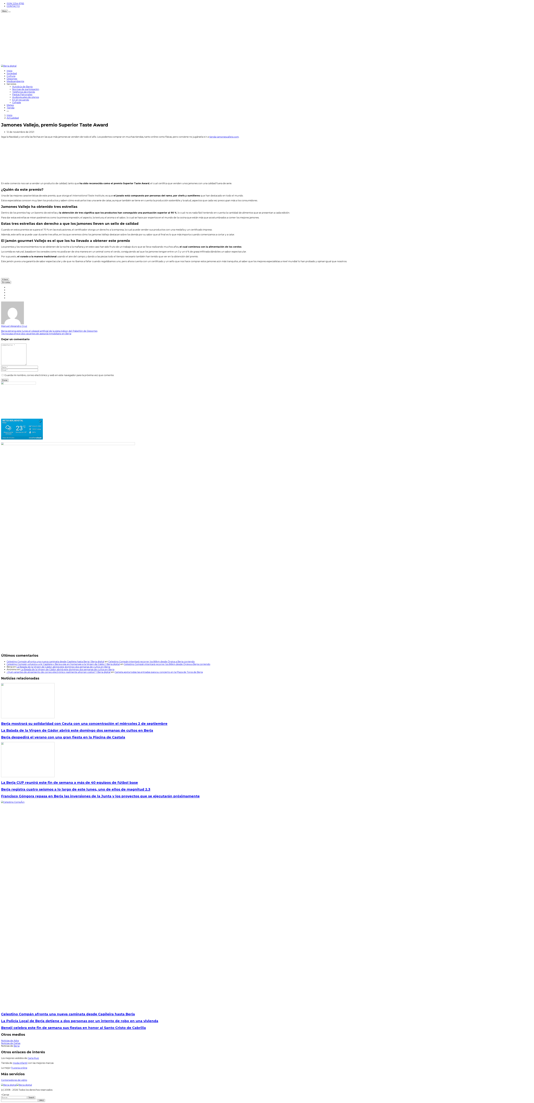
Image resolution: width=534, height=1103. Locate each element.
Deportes (12, 78)
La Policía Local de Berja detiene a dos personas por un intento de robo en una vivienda (79, 1021)
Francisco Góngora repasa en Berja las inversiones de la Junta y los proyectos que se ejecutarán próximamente (100, 796)
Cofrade (16, 102)
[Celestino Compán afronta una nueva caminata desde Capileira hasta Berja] (209, 802)
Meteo (10, 105)
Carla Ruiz (33, 1058)
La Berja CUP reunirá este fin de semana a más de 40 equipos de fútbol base (69, 783)
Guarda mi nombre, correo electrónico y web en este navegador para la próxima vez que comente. (59, 375)
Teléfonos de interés (23, 92)
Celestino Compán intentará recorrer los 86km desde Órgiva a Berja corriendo (151, 661)
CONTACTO (13, 6)
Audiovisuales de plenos (25, 97)
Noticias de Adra (10, 1040)
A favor (5, 279)
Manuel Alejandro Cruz (14, 326)
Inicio (9, 71)
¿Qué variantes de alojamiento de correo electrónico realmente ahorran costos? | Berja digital (59, 672)
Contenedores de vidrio (14, 1080)
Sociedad (12, 73)
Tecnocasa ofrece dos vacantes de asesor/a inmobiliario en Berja (36, 333)
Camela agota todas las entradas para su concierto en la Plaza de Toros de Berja (159, 672)
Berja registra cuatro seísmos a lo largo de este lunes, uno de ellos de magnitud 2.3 (75, 789)
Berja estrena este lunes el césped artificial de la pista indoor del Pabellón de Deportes (49, 331)
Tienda (10, 107)
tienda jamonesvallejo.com (224, 137)
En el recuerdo (20, 100)
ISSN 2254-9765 (15, 3)
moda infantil (20, 1063)
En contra (6, 282)
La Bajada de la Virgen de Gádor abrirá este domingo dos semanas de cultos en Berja (63, 667)
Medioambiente (15, 81)
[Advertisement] (51, 19)
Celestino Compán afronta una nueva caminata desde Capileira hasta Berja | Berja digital (55, 661)
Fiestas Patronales (22, 94)
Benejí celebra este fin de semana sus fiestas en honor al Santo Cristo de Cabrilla (73, 1028)
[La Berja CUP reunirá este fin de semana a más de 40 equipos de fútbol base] (28, 776)
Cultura (11, 76)
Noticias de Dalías (10, 1043)
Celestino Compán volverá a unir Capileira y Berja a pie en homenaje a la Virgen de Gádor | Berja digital (63, 664)
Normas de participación (25, 89)
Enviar (4, 380)
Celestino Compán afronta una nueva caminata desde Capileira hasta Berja (68, 1014)
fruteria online (19, 1068)
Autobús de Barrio (22, 86)
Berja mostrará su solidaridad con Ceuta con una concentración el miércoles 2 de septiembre (84, 724)
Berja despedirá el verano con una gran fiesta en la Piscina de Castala (63, 737)
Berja (16, 1046)
